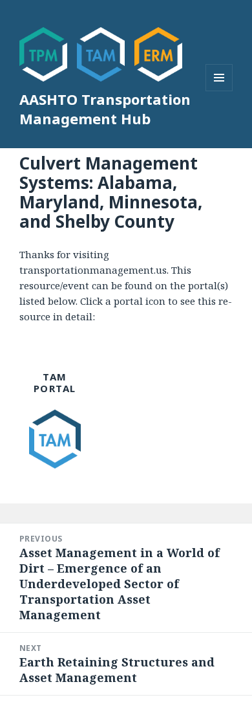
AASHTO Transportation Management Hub (105, 108)
